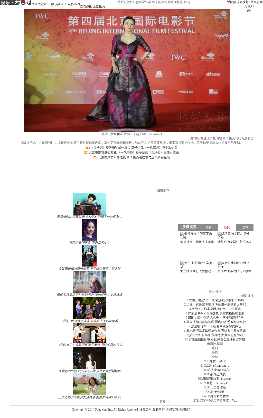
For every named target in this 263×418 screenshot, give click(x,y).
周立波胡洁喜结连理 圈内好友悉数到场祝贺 (216, 322)
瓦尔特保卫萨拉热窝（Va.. (219, 400)
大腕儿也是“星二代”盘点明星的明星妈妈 (216, 300)
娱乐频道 (57, 4)
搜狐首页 (257, 2)
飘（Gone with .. (219, 365)
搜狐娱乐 (116, 134)
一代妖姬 (218, 392)
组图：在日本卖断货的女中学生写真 (216, 309)
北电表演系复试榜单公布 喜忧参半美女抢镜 (216, 330)
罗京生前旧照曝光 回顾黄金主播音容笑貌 (217, 339)
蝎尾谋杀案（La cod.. (218, 379)
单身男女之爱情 (218, 396)
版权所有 (159, 409)
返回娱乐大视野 (238, 2)
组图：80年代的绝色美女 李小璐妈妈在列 (216, 317)
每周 (215, 352)
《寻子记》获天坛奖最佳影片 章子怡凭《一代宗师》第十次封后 (133, 147)
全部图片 (99, 6)
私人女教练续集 (219, 370)
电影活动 (74, 4)
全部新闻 (172, 409)
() (249, 10)
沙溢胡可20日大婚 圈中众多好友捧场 (216, 326)
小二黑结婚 (218, 387)
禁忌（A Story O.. (218, 383)
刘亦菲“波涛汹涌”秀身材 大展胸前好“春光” (216, 335)
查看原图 (86, 6)
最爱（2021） (219, 361)
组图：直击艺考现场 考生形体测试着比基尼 (216, 304)
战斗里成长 (218, 374)
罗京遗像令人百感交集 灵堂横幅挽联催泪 (216, 313)
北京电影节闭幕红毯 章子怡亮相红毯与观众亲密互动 (134, 157)
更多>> (164, 401)
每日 (215, 348)
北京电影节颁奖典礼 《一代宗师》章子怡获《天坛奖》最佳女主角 (134, 152)
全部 (215, 357)
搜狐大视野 (39, 4)
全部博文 (185, 409)
